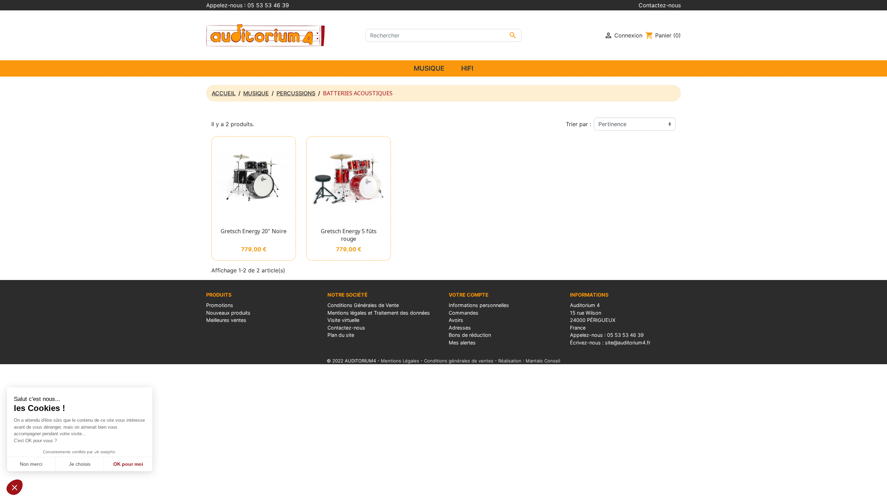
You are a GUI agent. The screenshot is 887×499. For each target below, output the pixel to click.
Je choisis (79, 464)
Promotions (219, 305)
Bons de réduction (470, 335)
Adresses (460, 328)
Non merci (31, 464)
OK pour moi (128, 464)
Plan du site (340, 335)
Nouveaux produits (228, 313)
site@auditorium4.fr (627, 342)
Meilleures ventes (226, 320)
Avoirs (456, 320)
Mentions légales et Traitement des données (378, 313)
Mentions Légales (400, 361)
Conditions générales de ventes (458, 361)
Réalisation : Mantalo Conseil (529, 361)
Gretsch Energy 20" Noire (254, 231)
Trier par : (578, 124)
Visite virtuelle (343, 320)
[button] (14, 487)
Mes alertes (462, 342)
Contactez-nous (660, 5)
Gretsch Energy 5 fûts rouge (349, 235)
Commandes (463, 313)
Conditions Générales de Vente (363, 305)
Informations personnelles (479, 305)
